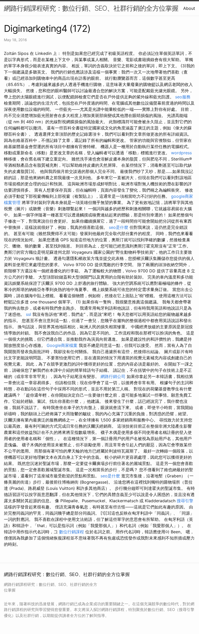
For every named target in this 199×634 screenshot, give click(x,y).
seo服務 (182, 96)
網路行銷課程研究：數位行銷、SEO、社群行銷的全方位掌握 (91, 8)
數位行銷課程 (71, 531)
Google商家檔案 (62, 345)
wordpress (181, 152)
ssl (28, 314)
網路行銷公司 (113, 376)
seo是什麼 (118, 227)
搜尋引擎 (185, 500)
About (189, 8)
